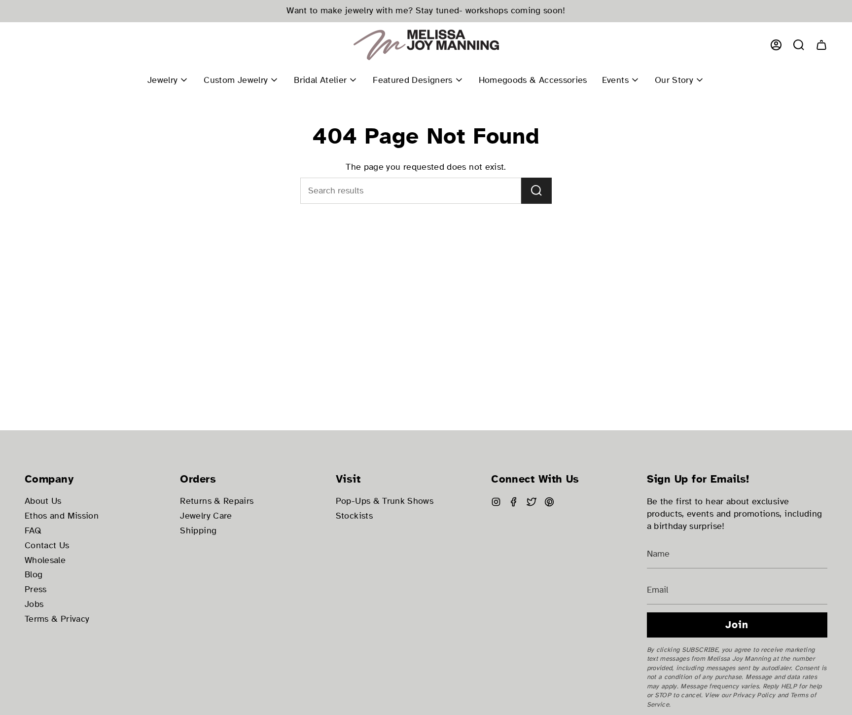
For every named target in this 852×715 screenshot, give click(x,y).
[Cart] (821, 45)
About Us (43, 501)
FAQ (33, 531)
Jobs (34, 604)
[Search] (536, 191)
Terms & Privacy (57, 619)
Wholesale (45, 560)
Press (36, 589)
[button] (798, 45)
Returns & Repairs (216, 501)
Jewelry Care (206, 516)
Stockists (354, 516)
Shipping (198, 531)
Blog (33, 574)
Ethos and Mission (62, 516)
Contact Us (47, 545)
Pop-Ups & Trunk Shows (384, 501)
